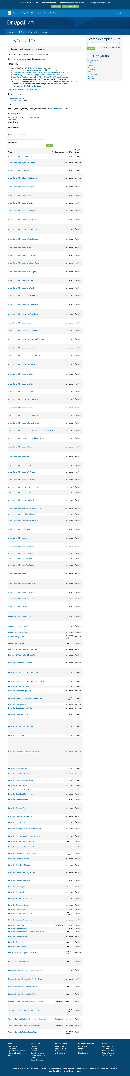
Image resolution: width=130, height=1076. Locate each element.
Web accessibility (108, 1046)
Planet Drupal (12, 1046)
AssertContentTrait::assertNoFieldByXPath (24, 304)
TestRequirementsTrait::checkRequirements (24, 1026)
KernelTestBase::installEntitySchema (21, 873)
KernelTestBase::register (17, 887)
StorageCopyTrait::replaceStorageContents (24, 1010)
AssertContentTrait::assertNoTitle (20, 391)
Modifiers (70, 152)
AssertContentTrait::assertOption (20, 408)
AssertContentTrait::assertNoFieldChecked (24, 314)
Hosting (34, 1051)
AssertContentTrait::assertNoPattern (21, 364)
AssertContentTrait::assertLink (19, 248)
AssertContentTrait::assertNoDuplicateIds (23, 263)
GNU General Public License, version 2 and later (90, 1069)
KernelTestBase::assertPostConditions (22, 790)
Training (34, 1048)
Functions (91, 67)
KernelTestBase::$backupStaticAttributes (23, 672)
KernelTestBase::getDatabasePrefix (21, 841)
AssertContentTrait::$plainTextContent (22, 178)
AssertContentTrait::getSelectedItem (21, 558)
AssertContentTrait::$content (19, 156)
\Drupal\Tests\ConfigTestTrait (22, 75)
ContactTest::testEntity (16, 643)
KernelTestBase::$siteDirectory (19, 768)
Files (89, 72)
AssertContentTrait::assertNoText (20, 384)
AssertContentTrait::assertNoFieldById (22, 288)
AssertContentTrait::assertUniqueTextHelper (24, 509)
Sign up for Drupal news (16, 1051)
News (10, 1043)
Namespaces (92, 74)
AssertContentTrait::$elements (19, 170)
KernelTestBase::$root (16, 735)
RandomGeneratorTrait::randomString (22, 994)
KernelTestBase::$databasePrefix (20, 708)
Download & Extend (86, 1043)
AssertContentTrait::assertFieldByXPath (22, 219)
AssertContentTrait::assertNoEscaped (22, 272)
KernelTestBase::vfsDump (17, 937)
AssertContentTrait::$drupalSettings (21, 163)
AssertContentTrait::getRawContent (21, 553)
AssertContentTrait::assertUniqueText (22, 500)
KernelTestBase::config (16, 808)
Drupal (112, 1069)
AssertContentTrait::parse (17, 574)
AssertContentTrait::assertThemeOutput (23, 487)
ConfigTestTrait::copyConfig (18, 626)
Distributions (83, 1053)
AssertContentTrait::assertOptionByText (23, 415)
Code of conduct (37, 1060)
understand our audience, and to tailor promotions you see (87, 3)
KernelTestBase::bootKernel (18, 799)
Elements (90, 78)
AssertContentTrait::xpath (17, 606)
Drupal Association (109, 1048)
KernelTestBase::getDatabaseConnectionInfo (24, 836)
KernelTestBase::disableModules (20, 817)
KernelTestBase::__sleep (17, 946)
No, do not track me (70, 6)
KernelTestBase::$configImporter (20, 691)
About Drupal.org (108, 1051)
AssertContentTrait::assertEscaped (21, 187)
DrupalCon (35, 1057)
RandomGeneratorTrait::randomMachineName (25, 979)
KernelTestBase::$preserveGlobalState (22, 726)
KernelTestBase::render (16, 892)
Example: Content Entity (17, 98)
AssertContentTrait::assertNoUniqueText (23, 399)
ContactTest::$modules (16, 637)
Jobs (9, 1055)
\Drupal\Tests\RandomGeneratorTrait (55, 72)
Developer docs (60, 1051)
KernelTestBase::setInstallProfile (20, 898)
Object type (12, 142)
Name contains (13, 127)
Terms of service (108, 1053)
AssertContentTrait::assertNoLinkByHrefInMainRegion (28, 339)
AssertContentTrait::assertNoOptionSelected (24, 355)
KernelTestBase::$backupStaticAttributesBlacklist (26, 681)
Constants (91, 69)
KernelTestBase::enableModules (19, 822)
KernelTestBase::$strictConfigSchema (22, 774)
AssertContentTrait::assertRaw (19, 457)
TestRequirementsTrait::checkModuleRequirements (27, 1019)
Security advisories (14, 1053)
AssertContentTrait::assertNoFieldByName (23, 295)
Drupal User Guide (61, 1048)
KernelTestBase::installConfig (19, 865)
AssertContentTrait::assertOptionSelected (23, 423)
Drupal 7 (16, 13)
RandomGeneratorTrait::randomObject (22, 986)
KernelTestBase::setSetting (18, 905)
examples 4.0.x (16, 32)
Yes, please (56, 6)
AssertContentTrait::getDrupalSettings (22, 547)
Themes (81, 1051)
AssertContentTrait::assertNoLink (20, 323)
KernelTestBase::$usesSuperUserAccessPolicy (25, 780)
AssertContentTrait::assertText (19, 465)
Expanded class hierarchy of (22, 89)
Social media (12, 1048)
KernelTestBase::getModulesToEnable (22, 853)
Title (30, 152)
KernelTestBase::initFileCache (19, 859)
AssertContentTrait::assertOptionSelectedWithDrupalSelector (30, 430)
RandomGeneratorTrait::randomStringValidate (25, 1002)
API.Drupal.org (60, 1053)
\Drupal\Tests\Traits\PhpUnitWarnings (53, 77)
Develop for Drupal (51, 13)
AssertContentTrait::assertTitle (19, 492)
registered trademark (58, 1071)
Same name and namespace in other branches (28, 49)
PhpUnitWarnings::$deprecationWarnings (23, 953)
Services (90, 76)
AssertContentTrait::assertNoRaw (20, 374)
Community (35, 1043)
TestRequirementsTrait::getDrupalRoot (22, 1032)
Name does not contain (17, 135)
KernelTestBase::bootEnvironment (20, 794)
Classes (90, 65)
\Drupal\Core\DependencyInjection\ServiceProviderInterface (33, 70)
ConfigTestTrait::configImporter (20, 616)
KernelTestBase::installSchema (19, 880)
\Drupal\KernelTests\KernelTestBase (27, 86)
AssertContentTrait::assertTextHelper (22, 472)
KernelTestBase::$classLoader (19, 686)
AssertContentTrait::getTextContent (21, 565)
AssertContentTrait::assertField (19, 195)
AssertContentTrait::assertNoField (20, 280)
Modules (81, 1048)
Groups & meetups (38, 1055)
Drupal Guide (59, 1046)
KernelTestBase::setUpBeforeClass (20, 913)
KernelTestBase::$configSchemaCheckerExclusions (26, 698)
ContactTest (56, 84)
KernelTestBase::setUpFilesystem (20, 920)
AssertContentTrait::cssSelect (19, 529)
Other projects (36, 13)
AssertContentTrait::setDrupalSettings (22, 592)
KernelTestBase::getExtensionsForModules (24, 847)
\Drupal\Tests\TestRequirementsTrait (24, 77)
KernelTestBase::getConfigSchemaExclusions (24, 829)
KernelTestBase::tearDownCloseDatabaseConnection (27, 931)
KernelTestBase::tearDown (18, 928)
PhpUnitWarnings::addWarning (19, 961)
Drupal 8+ (25, 13)
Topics (89, 63)
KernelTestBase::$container (18, 705)
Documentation (61, 1043)
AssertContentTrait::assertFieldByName (22, 211)
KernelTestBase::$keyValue (18, 714)
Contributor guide (37, 1053)
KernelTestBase (36, 68)
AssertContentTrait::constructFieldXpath (23, 521)
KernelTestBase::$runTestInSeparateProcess (24, 752)
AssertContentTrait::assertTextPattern (22, 480)
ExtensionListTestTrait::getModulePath (22, 650)
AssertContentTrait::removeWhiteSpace (22, 584)
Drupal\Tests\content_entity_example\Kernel (24, 117)
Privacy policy (107, 1055)
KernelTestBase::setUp (16, 909)
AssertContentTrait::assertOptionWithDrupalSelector (27, 438)
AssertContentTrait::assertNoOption (21, 348)
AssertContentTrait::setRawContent (21, 599)
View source (12, 120)
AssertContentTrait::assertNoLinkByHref (23, 330)
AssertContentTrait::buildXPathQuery (22, 514)
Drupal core (82, 1046)
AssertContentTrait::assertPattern (20, 447)
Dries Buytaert (75, 1071)
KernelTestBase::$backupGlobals (20, 663)
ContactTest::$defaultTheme (18, 633)
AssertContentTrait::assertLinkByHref (22, 255)
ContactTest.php (37, 32)
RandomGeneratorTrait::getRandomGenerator (25, 970)
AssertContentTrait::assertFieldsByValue (23, 239)
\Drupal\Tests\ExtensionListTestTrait (47, 75)
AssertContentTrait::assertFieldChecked (22, 229)
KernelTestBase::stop (16, 925)
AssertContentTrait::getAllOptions (20, 538)
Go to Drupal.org (9, 13)
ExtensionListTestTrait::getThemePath (22, 655)
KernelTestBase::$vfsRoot (17, 785)
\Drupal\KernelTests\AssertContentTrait (25, 72)
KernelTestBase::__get (16, 942)
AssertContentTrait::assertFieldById (21, 203)
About (104, 1043)
